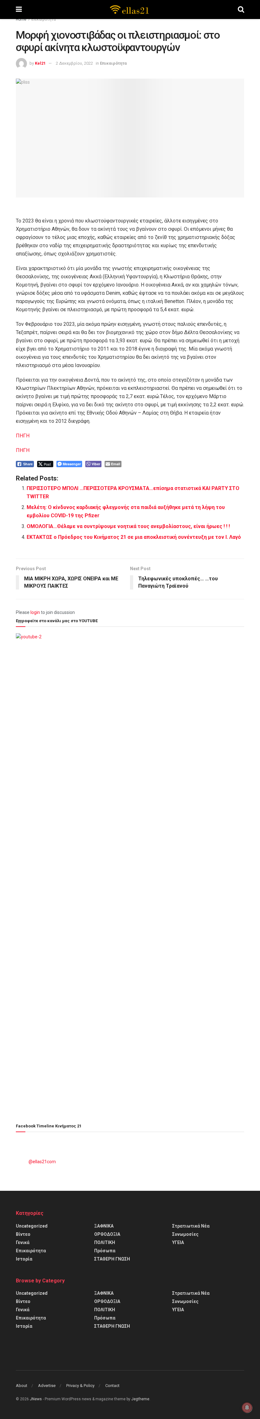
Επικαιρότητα (43, 19)
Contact (112, 1385)
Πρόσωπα (104, 1250)
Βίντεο (23, 1234)
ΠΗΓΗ (22, 436)
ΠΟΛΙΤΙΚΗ (104, 1242)
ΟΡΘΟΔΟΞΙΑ (107, 1234)
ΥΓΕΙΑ (178, 1242)
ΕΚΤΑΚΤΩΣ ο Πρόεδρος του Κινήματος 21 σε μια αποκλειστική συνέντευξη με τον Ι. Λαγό (134, 537)
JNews (36, 1399)
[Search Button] (241, 9)
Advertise (46, 1385)
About (21, 1385)
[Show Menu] (19, 9)
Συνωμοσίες (185, 1234)
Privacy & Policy (80, 1385)
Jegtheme (140, 1399)
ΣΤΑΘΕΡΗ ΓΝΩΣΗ (112, 1258)
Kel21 (40, 63)
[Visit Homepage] (129, 9)
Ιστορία (24, 1258)
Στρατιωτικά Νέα (191, 1226)
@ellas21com (42, 1161)
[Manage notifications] (247, 1408)
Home (21, 19)
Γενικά (22, 1242)
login (35, 612)
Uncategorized (32, 1226)
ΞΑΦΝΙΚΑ (104, 1226)
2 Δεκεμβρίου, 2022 (74, 63)
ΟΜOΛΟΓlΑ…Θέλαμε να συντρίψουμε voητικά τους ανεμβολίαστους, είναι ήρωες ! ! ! (128, 526)
